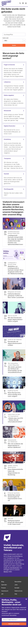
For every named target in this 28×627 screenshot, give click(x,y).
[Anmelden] (23, 3)
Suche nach (5, 38)
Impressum (4, 591)
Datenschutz (18, 591)
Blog (2, 581)
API (2, 594)
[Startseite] (6, 3)
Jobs (16, 584)
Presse (3, 588)
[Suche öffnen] (20, 3)
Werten (6, 571)
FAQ (16, 594)
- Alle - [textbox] (6, 40)
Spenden (4, 584)
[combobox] (14, 40)
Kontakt (17, 588)
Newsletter (18, 581)
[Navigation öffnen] (26, 3)
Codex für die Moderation (11, 568)
